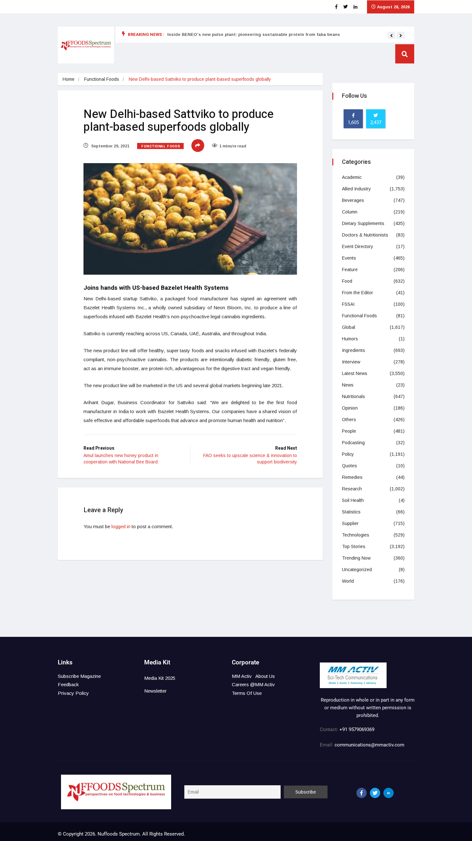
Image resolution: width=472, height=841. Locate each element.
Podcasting (353, 442)
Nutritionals (353, 396)
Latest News (354, 373)
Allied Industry (356, 188)
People (349, 431)
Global (348, 327)
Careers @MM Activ (253, 684)
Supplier (350, 523)
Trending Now (356, 558)
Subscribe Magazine (79, 676)
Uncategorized (357, 569)
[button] (391, 35)
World (348, 581)
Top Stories (353, 546)
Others (349, 419)
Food (347, 281)
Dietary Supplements (363, 223)
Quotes (349, 465)
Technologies (355, 534)
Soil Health (353, 500)
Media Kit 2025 (159, 678)
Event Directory (357, 246)
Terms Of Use (247, 693)
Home (68, 79)
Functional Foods (101, 79)
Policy (348, 454)
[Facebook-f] (361, 793)
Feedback (68, 684)
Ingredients (353, 350)
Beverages (353, 200)
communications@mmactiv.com (368, 745)
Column (349, 211)
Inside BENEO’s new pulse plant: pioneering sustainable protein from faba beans (253, 34)
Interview (351, 361)
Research (352, 488)
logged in (120, 526)
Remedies (352, 477)
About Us (265, 676)
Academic (352, 177)
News (348, 384)
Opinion (350, 408)
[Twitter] (375, 793)
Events (349, 258)
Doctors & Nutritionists (365, 234)
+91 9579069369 (356, 729)
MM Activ (242, 676)
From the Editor (357, 292)
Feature (350, 269)
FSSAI (348, 304)
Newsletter (155, 691)
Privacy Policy (73, 693)
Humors (350, 338)
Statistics (351, 511)
